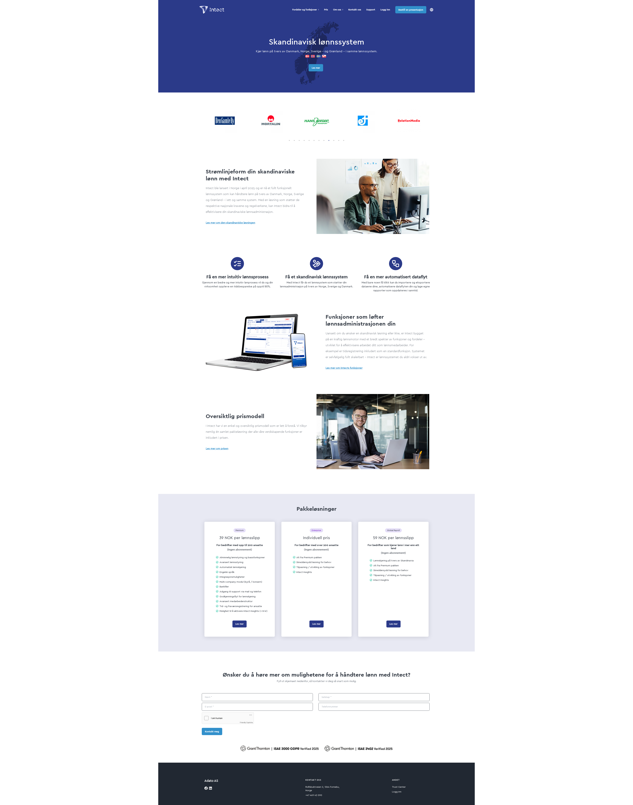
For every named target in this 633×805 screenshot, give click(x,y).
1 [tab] (289, 140)
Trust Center (399, 787)
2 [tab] (294, 140)
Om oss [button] (337, 9)
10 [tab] (333, 140)
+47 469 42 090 (313, 795)
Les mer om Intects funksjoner (344, 368)
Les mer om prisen (217, 448)
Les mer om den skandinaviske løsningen (230, 222)
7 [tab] (319, 140)
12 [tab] (343, 140)
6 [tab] (314, 140)
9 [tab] (329, 140)
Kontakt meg (212, 731)
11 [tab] (338, 140)
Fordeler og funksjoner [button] (304, 9)
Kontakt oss (354, 9)
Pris (326, 9)
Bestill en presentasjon (410, 9)
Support (370, 9)
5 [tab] (309, 140)
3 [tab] (299, 140)
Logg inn (385, 9)
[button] (432, 10)
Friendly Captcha (246, 722)
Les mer (316, 67)
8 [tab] (324, 140)
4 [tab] (304, 140)
